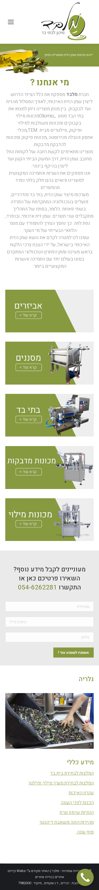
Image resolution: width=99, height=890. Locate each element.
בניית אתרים (44, 876)
